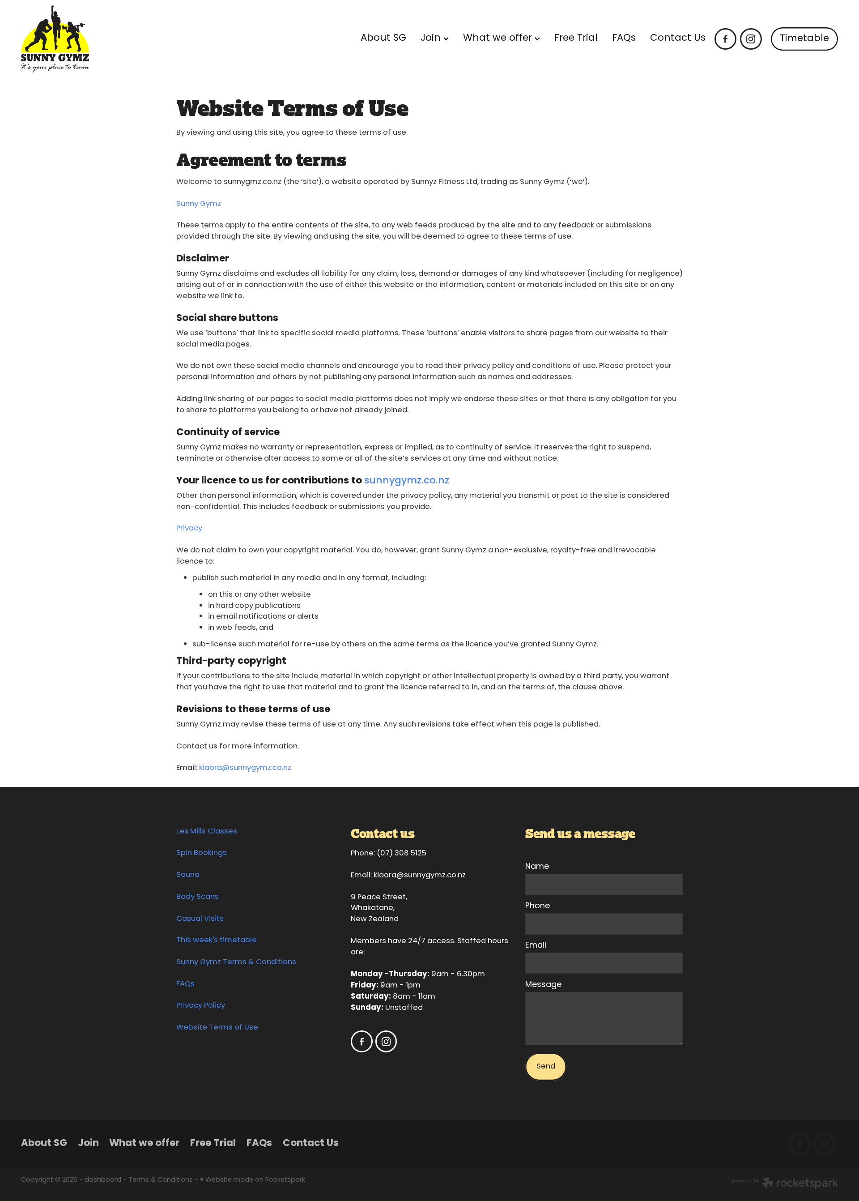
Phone (537, 906)
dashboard (103, 1180)
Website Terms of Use (217, 1027)
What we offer (499, 38)
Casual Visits (200, 919)
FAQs (624, 38)
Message (543, 985)
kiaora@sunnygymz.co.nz (245, 768)
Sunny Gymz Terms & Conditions (236, 962)
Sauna (188, 875)
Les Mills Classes (206, 831)
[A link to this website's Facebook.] (725, 39)
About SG (383, 38)
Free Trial (576, 38)
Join (432, 38)
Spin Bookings (201, 853)
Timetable (804, 39)
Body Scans (197, 897)
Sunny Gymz (198, 204)
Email (535, 946)
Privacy (189, 528)
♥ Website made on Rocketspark (252, 1180)
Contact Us (678, 38)
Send (545, 1066)
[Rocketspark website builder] (785, 1184)
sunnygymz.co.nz (406, 481)
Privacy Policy (200, 1006)
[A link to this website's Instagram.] (751, 39)
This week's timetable (216, 940)
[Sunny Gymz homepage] (102, 39)
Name (537, 867)
